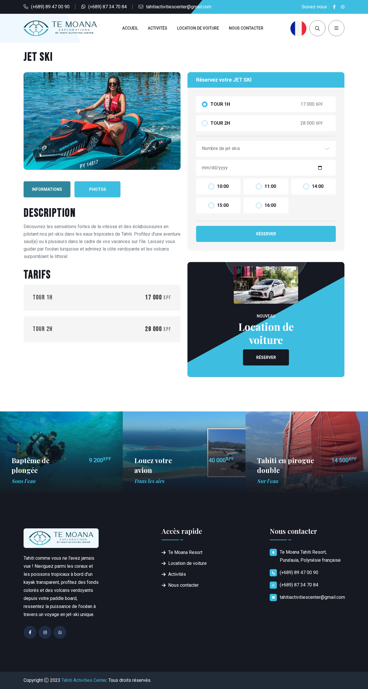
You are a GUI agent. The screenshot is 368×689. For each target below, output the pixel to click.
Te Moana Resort (185, 552)
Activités (157, 28)
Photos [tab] (97, 189)
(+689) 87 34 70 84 (107, 6)
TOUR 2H (220, 123)
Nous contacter (246, 28)
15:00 (223, 205)
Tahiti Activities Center (84, 680)
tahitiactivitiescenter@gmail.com (178, 6)
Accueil (130, 28)
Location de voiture (198, 28)
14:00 (317, 186)
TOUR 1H (220, 104)
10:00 (223, 186)
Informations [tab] (47, 189)
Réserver (266, 234)
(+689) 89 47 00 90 (50, 6)
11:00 (270, 186)
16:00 (270, 205)
